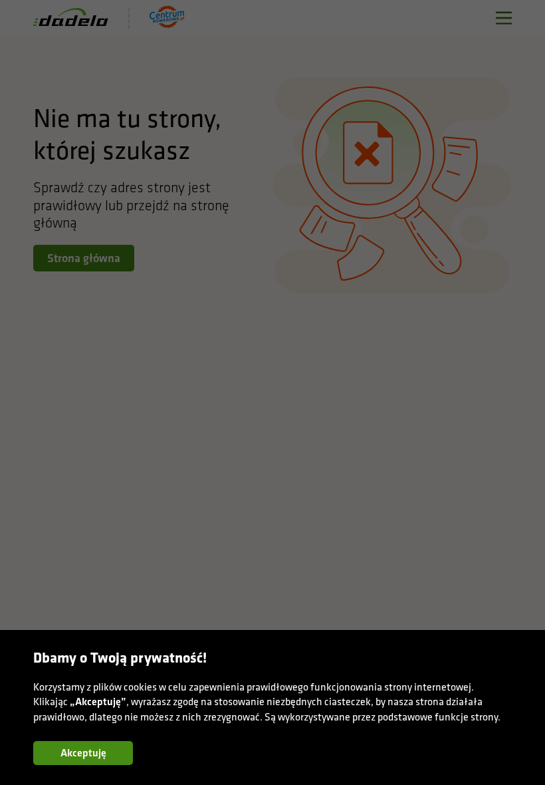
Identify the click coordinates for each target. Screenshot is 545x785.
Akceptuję (83, 753)
